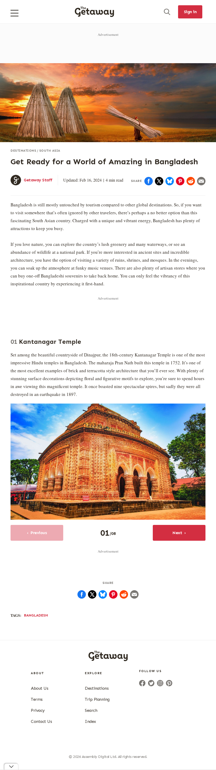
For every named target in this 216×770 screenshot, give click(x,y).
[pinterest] (169, 683)
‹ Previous (37, 532)
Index (90, 721)
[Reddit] (190, 181)
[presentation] (94, 11)
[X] (159, 181)
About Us (39, 688)
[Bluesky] (169, 181)
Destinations (23, 150)
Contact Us (41, 721)
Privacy (38, 710)
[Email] (201, 181)
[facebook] (142, 683)
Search (91, 710)
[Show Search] (167, 11)
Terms (37, 699)
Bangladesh (36, 615)
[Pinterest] (180, 181)
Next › (179, 532)
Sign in (190, 11)
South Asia (49, 150)
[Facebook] (148, 181)
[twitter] (151, 683)
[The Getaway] (108, 659)
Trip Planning (97, 699)
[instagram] (160, 683)
